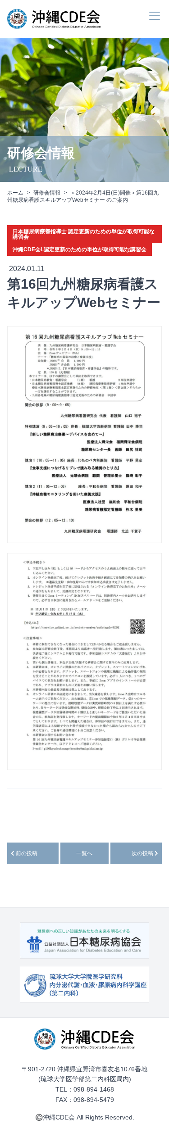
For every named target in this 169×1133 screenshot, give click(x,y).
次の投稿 (143, 853)
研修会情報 (46, 193)
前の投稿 (25, 853)
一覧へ (84, 853)
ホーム (15, 193)
